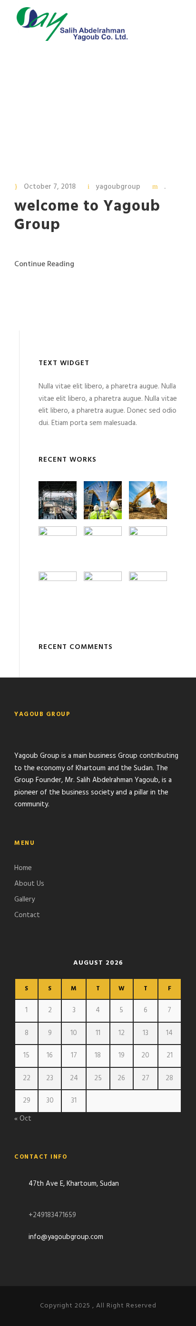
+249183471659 (52, 1215)
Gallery (24, 899)
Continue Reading (44, 264)
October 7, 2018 (50, 187)
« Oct (22, 1118)
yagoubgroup (118, 187)
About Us (29, 884)
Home (23, 868)
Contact (27, 915)
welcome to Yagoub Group (87, 215)
